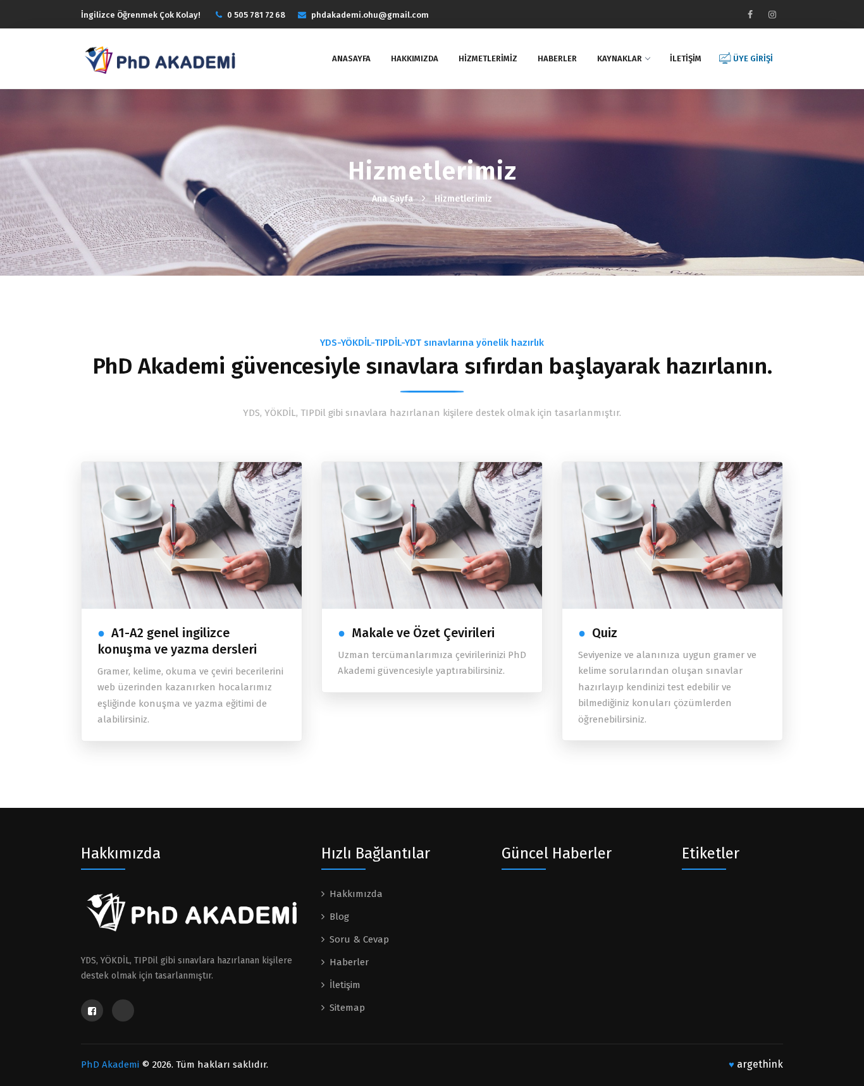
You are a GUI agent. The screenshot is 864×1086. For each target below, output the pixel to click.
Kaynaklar (619, 58)
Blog (339, 916)
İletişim (685, 58)
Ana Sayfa (392, 198)
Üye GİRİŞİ (753, 58)
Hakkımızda (414, 58)
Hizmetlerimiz (488, 58)
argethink (756, 1064)
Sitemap (347, 1007)
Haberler (557, 58)
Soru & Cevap (359, 939)
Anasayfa (351, 58)
